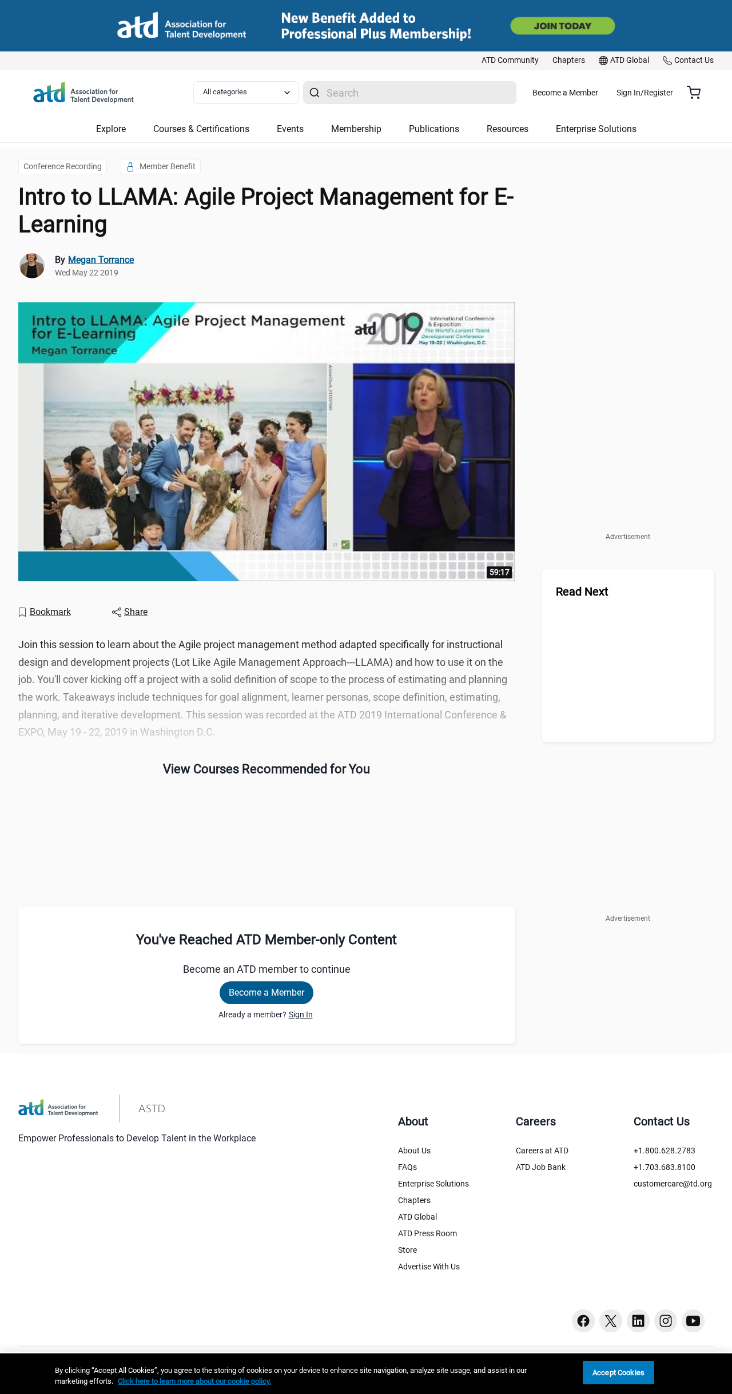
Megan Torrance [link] (101, 259)
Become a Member (565, 92)
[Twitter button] (610, 1320)
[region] (366, 1373)
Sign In (301, 1014)
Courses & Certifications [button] (201, 128)
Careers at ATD (542, 1150)
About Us (414, 1150)
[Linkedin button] (638, 1320)
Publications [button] (434, 128)
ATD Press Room (427, 1233)
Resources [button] (507, 128)
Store (407, 1250)
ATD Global (417, 1216)
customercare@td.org (673, 1183)
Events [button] (290, 128)
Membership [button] (356, 128)
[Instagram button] (665, 1320)
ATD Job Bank (541, 1167)
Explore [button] (111, 128)
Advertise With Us (429, 1266)
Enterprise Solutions (433, 1183)
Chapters (414, 1200)
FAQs (407, 1167)
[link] (510, 60)
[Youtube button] (693, 1320)
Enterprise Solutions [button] (596, 128)
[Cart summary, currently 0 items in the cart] (698, 92)
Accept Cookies (618, 1372)
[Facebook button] (583, 1320)
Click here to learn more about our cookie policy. (194, 1381)
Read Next (582, 591)
